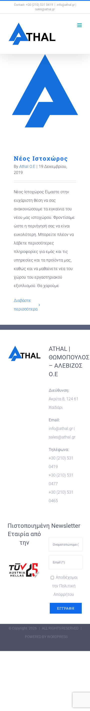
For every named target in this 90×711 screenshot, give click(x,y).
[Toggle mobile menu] (79, 25)
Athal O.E (27, 166)
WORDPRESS (57, 637)
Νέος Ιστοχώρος (45, 92)
